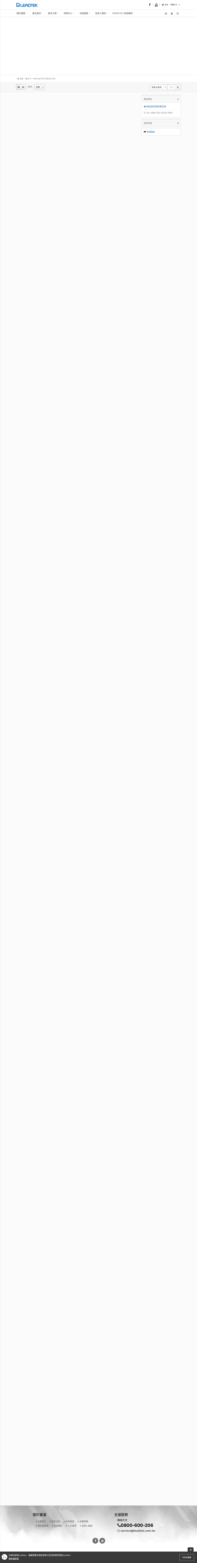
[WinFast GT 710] (35, 1452)
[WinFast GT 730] (35, 495)
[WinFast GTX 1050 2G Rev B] (35, 1200)
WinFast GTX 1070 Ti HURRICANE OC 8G (35, 1159)
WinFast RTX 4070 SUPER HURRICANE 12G (120, 202)
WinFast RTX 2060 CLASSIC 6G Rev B (119, 857)
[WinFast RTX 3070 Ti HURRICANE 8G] (77, 495)
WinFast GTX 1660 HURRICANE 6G (35, 958)
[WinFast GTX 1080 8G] (35, 1301)
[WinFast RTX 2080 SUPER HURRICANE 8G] (119, 797)
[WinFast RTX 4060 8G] (77, 243)
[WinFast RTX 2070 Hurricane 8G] (35, 1049)
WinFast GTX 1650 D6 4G (35, 705)
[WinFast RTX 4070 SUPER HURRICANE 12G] (119, 193)
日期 (38, 87)
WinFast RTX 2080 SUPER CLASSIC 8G (119, 756)
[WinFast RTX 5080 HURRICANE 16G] (77, 142)
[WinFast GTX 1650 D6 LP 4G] (119, 646)
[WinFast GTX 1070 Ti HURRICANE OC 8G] (35, 1150)
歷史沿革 (55, 1521)
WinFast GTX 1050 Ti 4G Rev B (119, 1158)
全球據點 (58, 1525)
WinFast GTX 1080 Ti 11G (35, 1259)
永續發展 (83, 1521)
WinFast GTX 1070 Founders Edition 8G (120, 1411)
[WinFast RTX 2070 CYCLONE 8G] (35, 999)
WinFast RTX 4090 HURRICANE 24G (119, 353)
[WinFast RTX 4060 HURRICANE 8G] (119, 243)
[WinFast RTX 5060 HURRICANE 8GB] (35, 92)
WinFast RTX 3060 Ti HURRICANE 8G (35, 605)
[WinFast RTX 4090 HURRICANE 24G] (119, 344)
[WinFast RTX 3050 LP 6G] (35, 193)
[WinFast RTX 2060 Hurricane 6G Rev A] (77, 999)
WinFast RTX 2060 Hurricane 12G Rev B (77, 454)
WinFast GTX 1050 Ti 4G (119, 1309)
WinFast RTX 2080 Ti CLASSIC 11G (35, 1109)
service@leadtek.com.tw (137, 1530)
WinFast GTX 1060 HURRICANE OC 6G (35, 1361)
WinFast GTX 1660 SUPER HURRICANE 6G (35, 756)
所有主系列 (157, 87)
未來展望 (69, 1521)
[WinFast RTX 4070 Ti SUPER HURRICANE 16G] (35, 243)
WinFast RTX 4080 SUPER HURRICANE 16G (77, 202)
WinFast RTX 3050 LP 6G (35, 201)
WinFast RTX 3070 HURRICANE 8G (119, 605)
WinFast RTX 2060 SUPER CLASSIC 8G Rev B (119, 706)
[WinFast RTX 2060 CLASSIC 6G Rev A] (119, 999)
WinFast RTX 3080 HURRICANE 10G (35, 655)
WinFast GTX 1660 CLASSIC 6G (119, 906)
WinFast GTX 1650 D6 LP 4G (119, 654)
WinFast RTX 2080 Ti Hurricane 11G (119, 1058)
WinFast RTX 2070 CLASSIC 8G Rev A (77, 1058)
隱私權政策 (42, 1525)
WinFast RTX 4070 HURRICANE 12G (77, 303)
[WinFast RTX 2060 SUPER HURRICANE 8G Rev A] (77, 848)
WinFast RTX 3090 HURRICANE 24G (77, 655)
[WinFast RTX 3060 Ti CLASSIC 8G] (77, 596)
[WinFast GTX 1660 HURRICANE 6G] (35, 948)
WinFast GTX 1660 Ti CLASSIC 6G (77, 957)
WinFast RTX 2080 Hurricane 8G (77, 1108)
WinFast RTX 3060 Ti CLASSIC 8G (77, 605)
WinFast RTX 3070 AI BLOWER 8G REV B (119, 303)
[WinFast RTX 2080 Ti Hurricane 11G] (119, 1049)
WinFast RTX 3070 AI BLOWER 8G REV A (119, 554)
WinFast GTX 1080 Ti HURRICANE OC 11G (119, 1209)
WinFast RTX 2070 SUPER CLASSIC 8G (35, 806)
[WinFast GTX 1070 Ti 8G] (77, 1150)
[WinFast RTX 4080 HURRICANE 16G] (77, 344)
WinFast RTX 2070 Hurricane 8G (35, 1057)
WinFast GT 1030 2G (77, 1208)
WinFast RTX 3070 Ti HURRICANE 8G (77, 504)
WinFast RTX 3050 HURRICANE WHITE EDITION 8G (77, 403)
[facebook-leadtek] (150, 5)
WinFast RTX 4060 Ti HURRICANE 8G (35, 303)
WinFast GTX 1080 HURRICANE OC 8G (119, 1361)
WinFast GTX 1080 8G (35, 1309)
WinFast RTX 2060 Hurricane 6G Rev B (35, 907)
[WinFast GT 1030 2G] (77, 1200)
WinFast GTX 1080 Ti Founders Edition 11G (77, 1260)
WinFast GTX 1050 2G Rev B (35, 1208)
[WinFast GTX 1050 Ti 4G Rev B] (119, 1150)
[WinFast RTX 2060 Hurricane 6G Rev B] (35, 898)
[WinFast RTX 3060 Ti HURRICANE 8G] (35, 596)
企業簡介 (41, 1521)
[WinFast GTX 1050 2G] (77, 1301)
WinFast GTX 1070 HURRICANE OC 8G (35, 1411)
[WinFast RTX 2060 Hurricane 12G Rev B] (77, 445)
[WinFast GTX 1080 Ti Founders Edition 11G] (77, 1251)
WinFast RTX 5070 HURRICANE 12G (119, 101)
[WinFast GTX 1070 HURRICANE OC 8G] (35, 1402)
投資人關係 (87, 1525)
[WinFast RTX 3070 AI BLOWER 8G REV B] (119, 293)
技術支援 (148, 123)
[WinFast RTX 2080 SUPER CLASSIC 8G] (119, 747)
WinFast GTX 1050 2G (77, 1309)
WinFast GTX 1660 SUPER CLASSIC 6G (77, 756)
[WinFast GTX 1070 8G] (119, 1251)
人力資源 (72, 1525)
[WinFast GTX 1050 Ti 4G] (119, 1301)
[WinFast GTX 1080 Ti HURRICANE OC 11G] (119, 1200)
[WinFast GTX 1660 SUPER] (77, 697)
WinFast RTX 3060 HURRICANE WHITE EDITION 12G (77, 554)
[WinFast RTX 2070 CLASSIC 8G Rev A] (77, 1049)
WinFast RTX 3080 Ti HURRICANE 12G (119, 504)
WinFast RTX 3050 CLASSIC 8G (119, 402)
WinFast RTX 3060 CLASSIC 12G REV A (35, 554)
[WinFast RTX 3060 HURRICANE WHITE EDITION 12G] (77, 545)
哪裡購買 (151, 132)
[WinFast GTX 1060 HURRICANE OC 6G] (35, 1352)
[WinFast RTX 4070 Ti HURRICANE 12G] (35, 344)
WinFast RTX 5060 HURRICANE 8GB (35, 101)
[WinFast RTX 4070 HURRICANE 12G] (77, 293)
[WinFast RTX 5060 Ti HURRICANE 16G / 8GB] (77, 92)
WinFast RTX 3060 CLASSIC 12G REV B (119, 454)
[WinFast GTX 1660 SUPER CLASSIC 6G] (77, 747)
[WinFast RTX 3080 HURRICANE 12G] (35, 445)
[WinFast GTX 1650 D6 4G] (35, 697)
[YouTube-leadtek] (157, 5)
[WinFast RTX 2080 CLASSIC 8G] (119, 1100)
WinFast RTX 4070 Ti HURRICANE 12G (35, 353)
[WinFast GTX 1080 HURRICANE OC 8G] (119, 1352)
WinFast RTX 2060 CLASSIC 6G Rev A (119, 1008)
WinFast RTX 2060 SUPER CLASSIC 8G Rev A (77, 806)
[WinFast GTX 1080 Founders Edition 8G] (77, 1402)
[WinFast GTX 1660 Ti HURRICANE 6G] (119, 948)
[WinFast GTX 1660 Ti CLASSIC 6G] (77, 948)
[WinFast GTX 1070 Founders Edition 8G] (119, 1402)
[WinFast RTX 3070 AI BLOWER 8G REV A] (119, 545)
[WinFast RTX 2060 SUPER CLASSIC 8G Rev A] (77, 797)
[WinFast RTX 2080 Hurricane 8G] (77, 1100)
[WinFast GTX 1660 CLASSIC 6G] (119, 898)
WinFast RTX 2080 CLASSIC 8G (119, 1108)
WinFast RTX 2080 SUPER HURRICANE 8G (119, 806)
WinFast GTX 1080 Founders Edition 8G (77, 1411)
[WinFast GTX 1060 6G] (77, 1352)
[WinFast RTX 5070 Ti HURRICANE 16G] (35, 142)
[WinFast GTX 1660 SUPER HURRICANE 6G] (35, 747)
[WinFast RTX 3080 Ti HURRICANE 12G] (119, 495)
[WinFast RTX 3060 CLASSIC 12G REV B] (119, 445)
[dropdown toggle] (43, 87)
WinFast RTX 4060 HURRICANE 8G (119, 252)
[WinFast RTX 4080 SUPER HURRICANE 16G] (77, 193)
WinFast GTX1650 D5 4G (77, 906)
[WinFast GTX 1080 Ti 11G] (35, 1251)
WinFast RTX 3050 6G (119, 150)
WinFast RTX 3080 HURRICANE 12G (35, 454)
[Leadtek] (27, 5)
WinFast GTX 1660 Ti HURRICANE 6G (119, 958)
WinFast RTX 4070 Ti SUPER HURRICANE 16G (35, 252)
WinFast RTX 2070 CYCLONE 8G (35, 1007)
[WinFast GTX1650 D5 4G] (77, 898)
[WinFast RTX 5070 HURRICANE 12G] (119, 92)
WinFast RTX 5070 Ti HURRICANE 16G (35, 151)
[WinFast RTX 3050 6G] (119, 142)
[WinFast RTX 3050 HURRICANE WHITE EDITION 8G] (77, 394)
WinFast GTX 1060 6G (77, 1360)
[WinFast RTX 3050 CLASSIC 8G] (119, 394)
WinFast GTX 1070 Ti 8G (77, 1158)
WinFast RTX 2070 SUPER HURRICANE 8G (35, 857)
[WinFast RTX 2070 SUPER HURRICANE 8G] (35, 848)
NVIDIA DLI (122, 13)
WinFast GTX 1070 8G (119, 1259)
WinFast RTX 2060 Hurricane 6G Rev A (77, 1008)
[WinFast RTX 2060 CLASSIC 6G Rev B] (119, 848)
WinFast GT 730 (35, 503)
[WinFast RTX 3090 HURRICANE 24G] (77, 646)
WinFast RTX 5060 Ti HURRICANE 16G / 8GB (77, 101)
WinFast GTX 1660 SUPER (77, 705)
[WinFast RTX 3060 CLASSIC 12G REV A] (35, 545)
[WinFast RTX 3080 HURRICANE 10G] (35, 646)
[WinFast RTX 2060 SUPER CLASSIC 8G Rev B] (119, 697)
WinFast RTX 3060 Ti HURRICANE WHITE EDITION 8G (35, 403)
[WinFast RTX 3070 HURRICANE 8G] (119, 596)
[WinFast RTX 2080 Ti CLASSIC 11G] (35, 1100)
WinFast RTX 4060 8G (77, 251)
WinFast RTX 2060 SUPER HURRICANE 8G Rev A (77, 857)
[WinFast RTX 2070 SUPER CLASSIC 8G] (35, 797)
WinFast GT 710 (35, 1460)
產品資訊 (148, 99)
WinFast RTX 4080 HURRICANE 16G (77, 353)
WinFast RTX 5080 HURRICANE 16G (77, 151)
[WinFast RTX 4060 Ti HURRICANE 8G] (35, 293)
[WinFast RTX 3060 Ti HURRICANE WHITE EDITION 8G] (35, 394)
